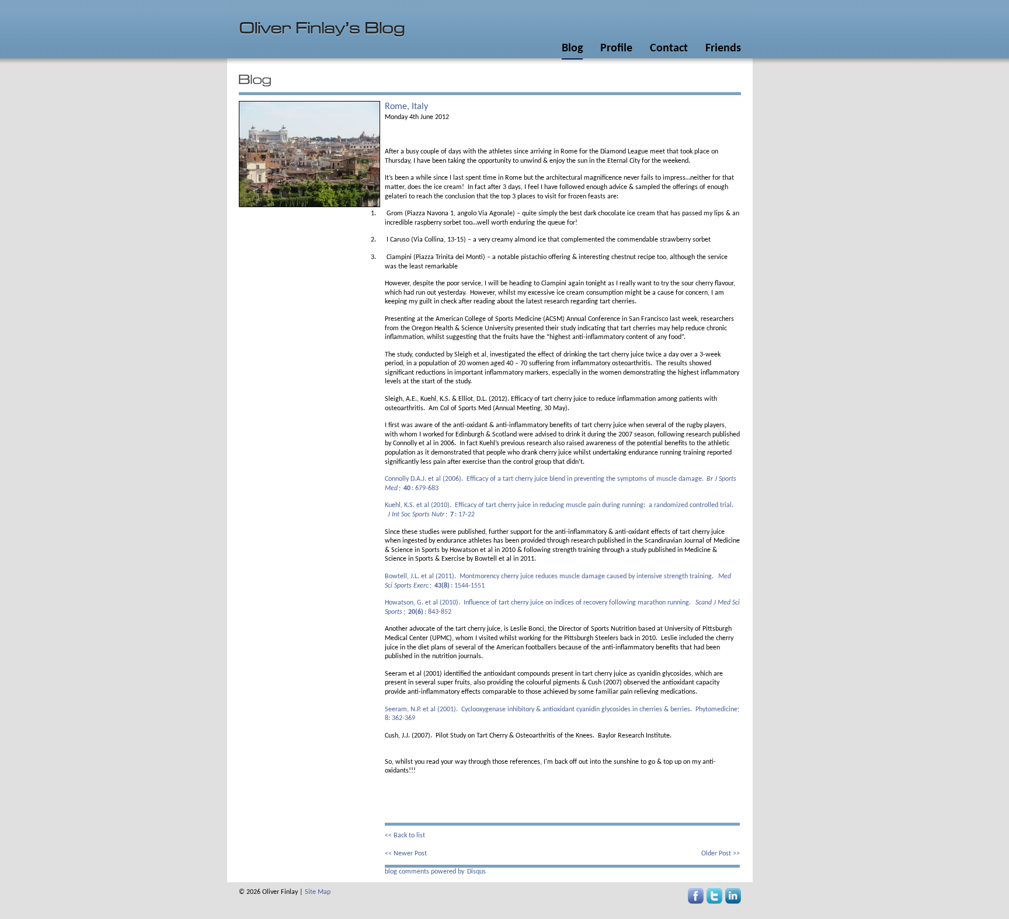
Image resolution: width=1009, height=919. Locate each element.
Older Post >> (720, 853)
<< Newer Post (406, 853)
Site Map (317, 892)
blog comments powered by (435, 871)
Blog (572, 48)
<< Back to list (405, 835)
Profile (616, 48)
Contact (669, 48)
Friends (723, 48)
